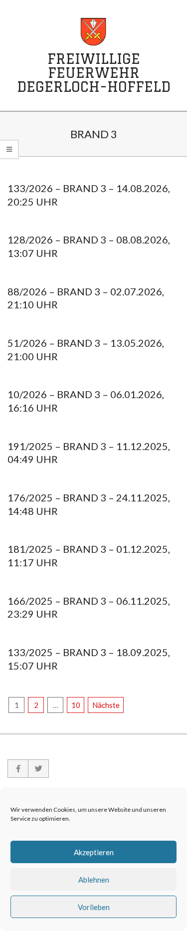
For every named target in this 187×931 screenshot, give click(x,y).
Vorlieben (94, 907)
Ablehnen (93, 879)
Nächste (106, 704)
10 (75, 704)
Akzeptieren (94, 852)
